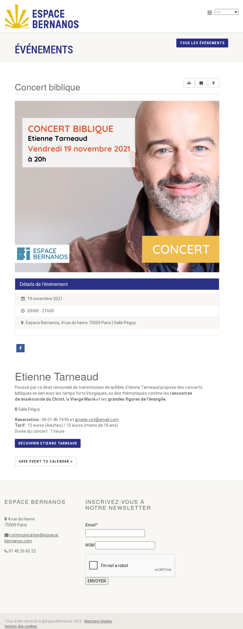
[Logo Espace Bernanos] (60, 16)
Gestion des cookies (20, 626)
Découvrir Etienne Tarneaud (47, 443)
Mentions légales (98, 621)
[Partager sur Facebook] (20, 348)
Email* (91, 525)
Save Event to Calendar (44, 461)
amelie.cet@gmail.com (97, 419)
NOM (90, 545)
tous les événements (202, 43)
